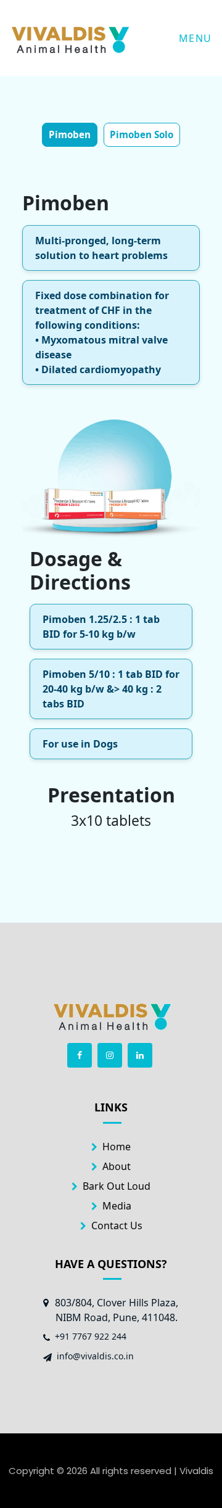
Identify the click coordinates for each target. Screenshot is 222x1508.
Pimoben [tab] (70, 134)
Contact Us (116, 1225)
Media (116, 1206)
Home (116, 1146)
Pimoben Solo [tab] (141, 134)
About (116, 1166)
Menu (195, 38)
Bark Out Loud (116, 1186)
